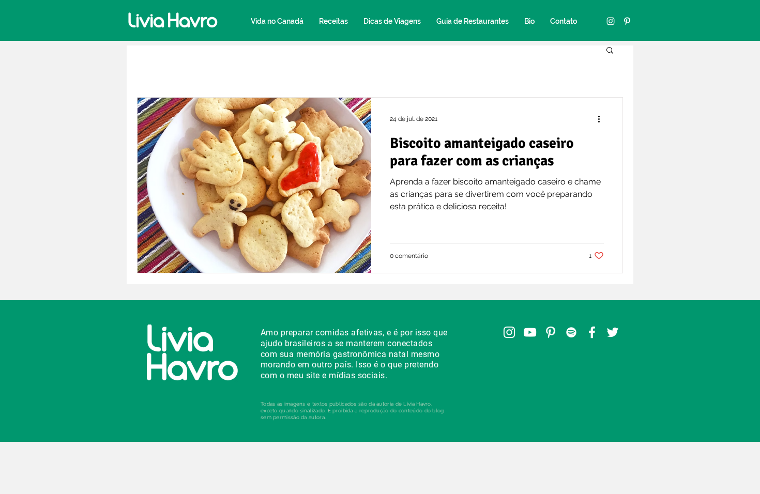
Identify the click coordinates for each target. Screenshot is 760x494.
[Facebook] (592, 332)
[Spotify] (571, 332)
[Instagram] (610, 21)
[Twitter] (612, 332)
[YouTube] (530, 332)
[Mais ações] (602, 119)
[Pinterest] (627, 21)
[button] (610, 50)
